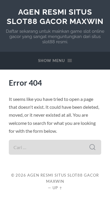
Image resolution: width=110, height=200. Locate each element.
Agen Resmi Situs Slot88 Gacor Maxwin (55, 16)
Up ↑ (57, 187)
